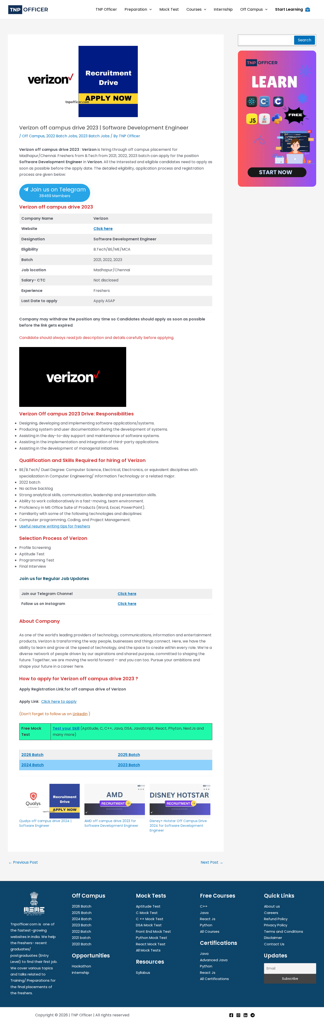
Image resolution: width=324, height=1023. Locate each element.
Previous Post (23, 862)
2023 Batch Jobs (94, 136)
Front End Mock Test (153, 931)
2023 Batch (129, 765)
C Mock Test (147, 912)
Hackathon (81, 966)
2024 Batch (32, 765)
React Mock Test (151, 944)
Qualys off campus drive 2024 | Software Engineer (45, 823)
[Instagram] (238, 1015)
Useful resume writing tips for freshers (54, 526)
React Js (207, 918)
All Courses (209, 931)
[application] (149, 9)
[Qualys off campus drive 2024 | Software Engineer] (49, 801)
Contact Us (274, 944)
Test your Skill (66, 728)
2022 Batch (81, 931)
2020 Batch (81, 944)
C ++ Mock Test (149, 918)
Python (206, 925)
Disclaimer (273, 937)
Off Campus (33, 136)
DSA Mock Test (149, 925)
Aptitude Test (148, 906)
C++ (204, 906)
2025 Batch (129, 754)
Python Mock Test (151, 937)
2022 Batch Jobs (61, 136)
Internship (80, 972)
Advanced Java (213, 959)
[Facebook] (231, 1015)
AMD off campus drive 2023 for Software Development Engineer (111, 823)
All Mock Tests (148, 950)
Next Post (212, 862)
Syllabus (143, 972)
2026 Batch (81, 906)
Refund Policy (275, 918)
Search (304, 40)
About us (272, 906)
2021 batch (81, 937)
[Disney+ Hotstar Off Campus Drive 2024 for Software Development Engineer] (180, 801)
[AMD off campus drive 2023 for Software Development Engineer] (114, 801)
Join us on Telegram (57, 192)
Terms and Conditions (283, 931)
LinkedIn (80, 714)
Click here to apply (59, 701)
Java (204, 912)
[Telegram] (252, 1015)
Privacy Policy (275, 925)
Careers (271, 912)
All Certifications (214, 978)
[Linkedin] (245, 1015)
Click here (103, 228)
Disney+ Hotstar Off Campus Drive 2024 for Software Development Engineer (178, 825)
